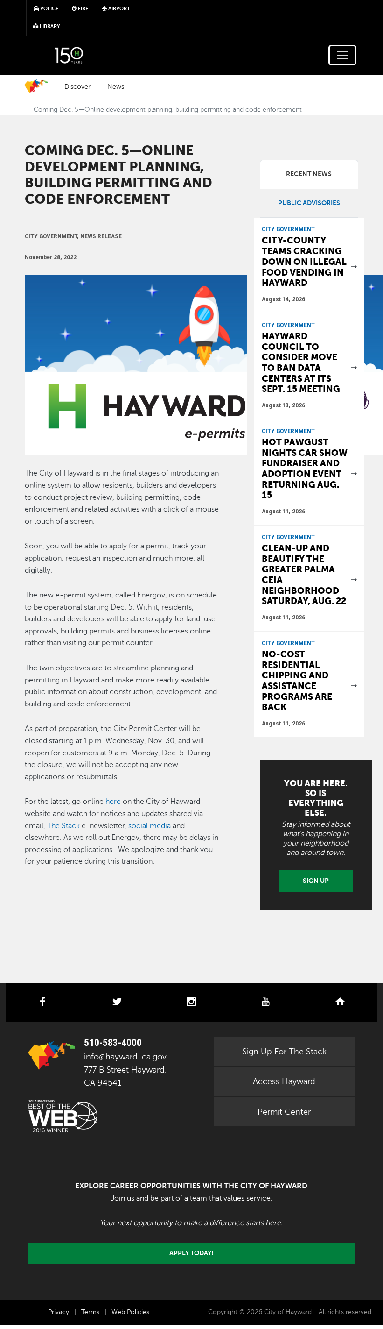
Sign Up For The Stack (284, 1051)
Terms (90, 1311)
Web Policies (130, 1311)
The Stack (63, 826)
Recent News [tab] (309, 174)
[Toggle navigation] (342, 55)
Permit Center (284, 1111)
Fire (82, 9)
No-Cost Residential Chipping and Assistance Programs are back (297, 680)
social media (149, 826)
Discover (77, 86)
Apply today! (191, 1253)
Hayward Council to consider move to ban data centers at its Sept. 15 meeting (301, 362)
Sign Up (316, 880)
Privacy (58, 1311)
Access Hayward (284, 1081)
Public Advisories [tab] (309, 202)
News (115, 86)
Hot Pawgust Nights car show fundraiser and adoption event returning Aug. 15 (305, 468)
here (113, 801)
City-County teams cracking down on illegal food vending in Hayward (304, 261)
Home (36, 86)
